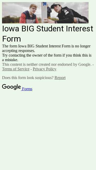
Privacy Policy (44, 69)
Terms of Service (15, 69)
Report (60, 77)
